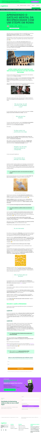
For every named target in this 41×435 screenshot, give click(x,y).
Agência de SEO (20, 429)
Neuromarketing (14, 12)
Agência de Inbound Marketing (23, 428)
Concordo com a (24, 403)
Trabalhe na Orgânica (13, 428)
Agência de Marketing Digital (23, 351)
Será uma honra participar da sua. (35, 432)
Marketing (14, 9)
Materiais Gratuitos (9, 9)
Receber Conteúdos (30, 406)
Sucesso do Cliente (23, 9)
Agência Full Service (23, 5)
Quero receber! (20, 368)
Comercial (12, 425)
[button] (34, 9)
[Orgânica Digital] (4, 6)
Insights (37, 5)
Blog (7, 12)
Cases (18, 5)
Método (28, 5)
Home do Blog (3, 9)
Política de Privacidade (25, 404)
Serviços (33, 5)
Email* (8, 364)
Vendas (18, 9)
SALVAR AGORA (34, 1)
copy (21, 283)
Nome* (8, 361)
